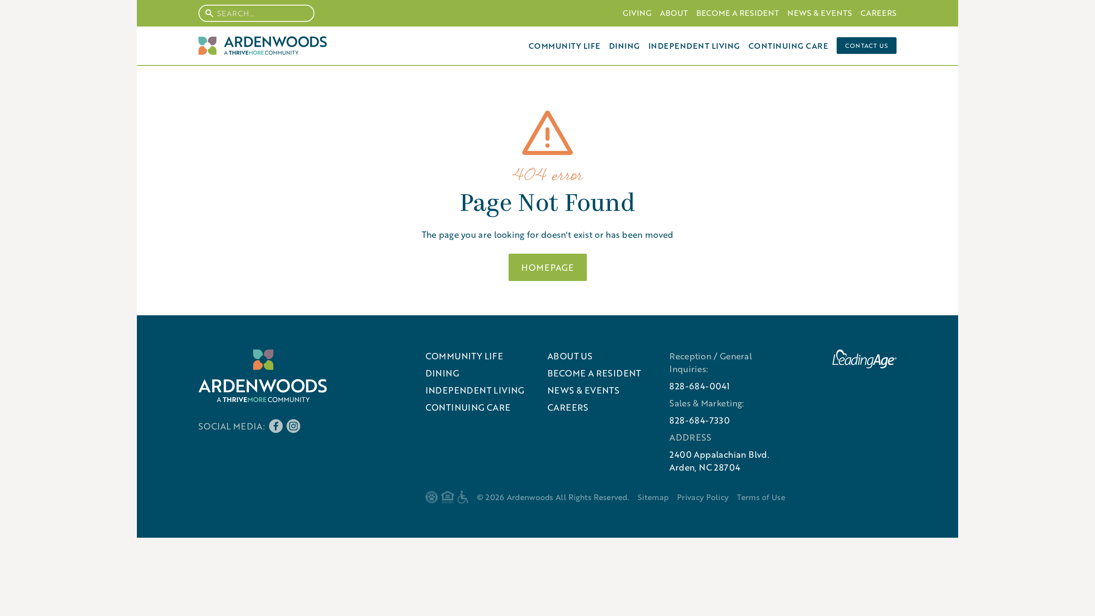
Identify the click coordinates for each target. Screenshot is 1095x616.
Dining (624, 45)
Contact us (866, 45)
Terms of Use (761, 497)
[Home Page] (262, 45)
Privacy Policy (702, 497)
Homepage (547, 267)
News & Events (819, 12)
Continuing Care (789, 45)
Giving (637, 12)
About (674, 12)
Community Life (565, 45)
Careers (879, 12)
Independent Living (694, 45)
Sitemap (653, 497)
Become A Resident (737, 12)
